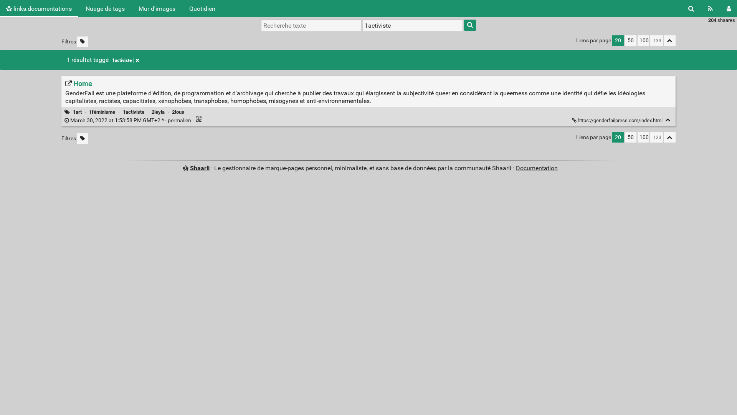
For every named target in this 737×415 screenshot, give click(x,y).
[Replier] (668, 120)
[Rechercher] (691, 8)
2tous (178, 112)
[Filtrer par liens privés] (82, 42)
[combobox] (413, 25)
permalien (130, 120)
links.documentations (42, 8)
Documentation (537, 168)
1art (77, 112)
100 (644, 40)
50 (631, 40)
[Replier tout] (670, 40)
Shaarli (200, 168)
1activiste (122, 60)
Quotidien (202, 8)
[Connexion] (728, 8)
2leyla (158, 112)
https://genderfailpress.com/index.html (620, 120)
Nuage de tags (105, 8)
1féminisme (102, 112)
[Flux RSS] (710, 8)
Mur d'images (157, 8)
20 (618, 40)
